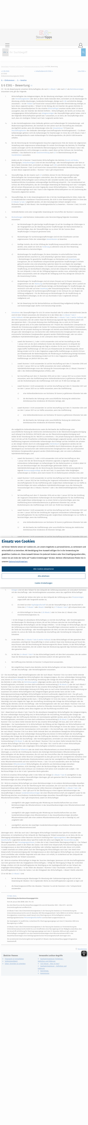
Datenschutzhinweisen (18, 561)
